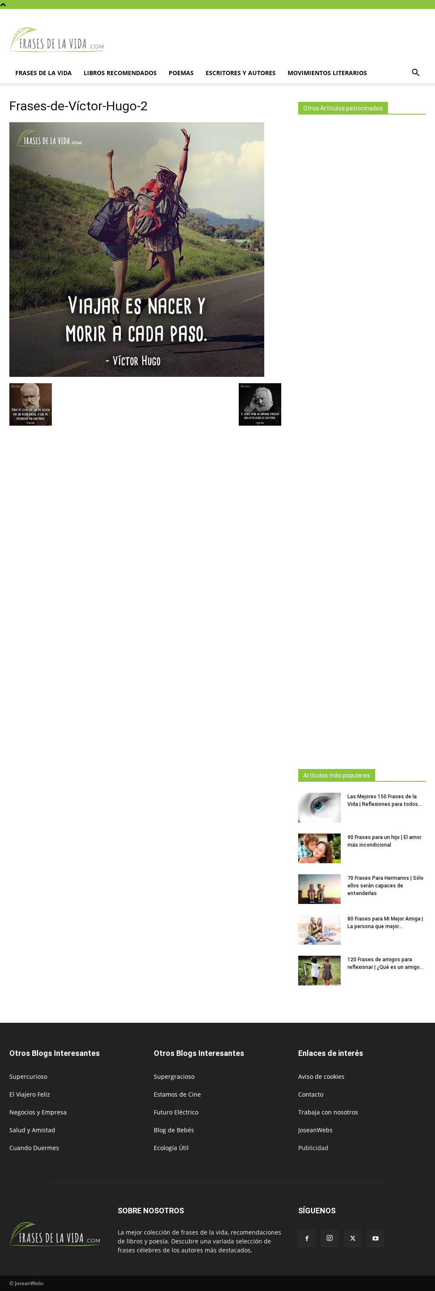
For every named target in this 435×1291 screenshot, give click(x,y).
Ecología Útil (171, 1148)
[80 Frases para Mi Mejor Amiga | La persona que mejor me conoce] (319, 930)
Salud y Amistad (32, 1130)
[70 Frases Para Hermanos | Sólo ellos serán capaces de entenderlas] (319, 889)
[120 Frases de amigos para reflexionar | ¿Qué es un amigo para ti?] (319, 970)
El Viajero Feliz (29, 1094)
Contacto (310, 1094)
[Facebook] (306, 1238)
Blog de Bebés (174, 1130)
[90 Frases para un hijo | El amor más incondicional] (319, 848)
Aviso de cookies (321, 1076)
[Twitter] (352, 1238)
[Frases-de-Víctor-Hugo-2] (136, 374)
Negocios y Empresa (38, 1112)
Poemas (181, 73)
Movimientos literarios (327, 73)
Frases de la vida (43, 73)
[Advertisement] (362, 439)
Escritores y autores (241, 73)
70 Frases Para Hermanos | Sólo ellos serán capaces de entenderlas (385, 885)
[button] (415, 74)
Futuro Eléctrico (176, 1112)
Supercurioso (28, 1076)
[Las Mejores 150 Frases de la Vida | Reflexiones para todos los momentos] (319, 807)
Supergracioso (174, 1076)
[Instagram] (329, 1238)
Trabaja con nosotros (328, 1112)
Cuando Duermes (34, 1148)
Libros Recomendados (120, 73)
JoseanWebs (315, 1130)
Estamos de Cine (177, 1094)
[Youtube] (375, 1238)
